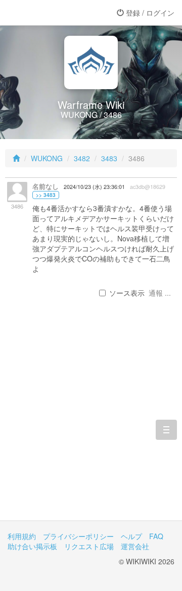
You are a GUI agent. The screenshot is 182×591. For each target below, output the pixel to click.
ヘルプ (131, 536)
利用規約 (22, 536)
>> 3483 (46, 195)
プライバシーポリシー (78, 536)
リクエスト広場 (89, 546)
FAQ (156, 536)
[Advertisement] (91, 425)
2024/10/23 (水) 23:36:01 (94, 186)
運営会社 (135, 546)
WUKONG (47, 158)
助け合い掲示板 (32, 546)
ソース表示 (127, 293)
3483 (109, 158)
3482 (82, 158)
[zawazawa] (48, 12)
